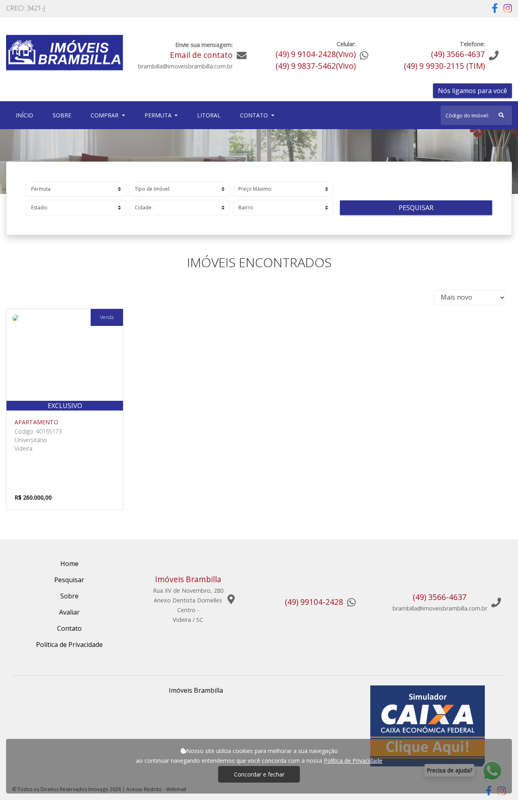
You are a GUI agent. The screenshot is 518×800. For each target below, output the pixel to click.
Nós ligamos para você (472, 90)
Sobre (63, 115)
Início (26, 115)
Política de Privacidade (353, 760)
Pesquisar (416, 207)
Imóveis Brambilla (196, 690)
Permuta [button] (158, 115)
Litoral (209, 115)
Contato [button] (255, 115)
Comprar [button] (105, 115)
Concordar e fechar (259, 774)
